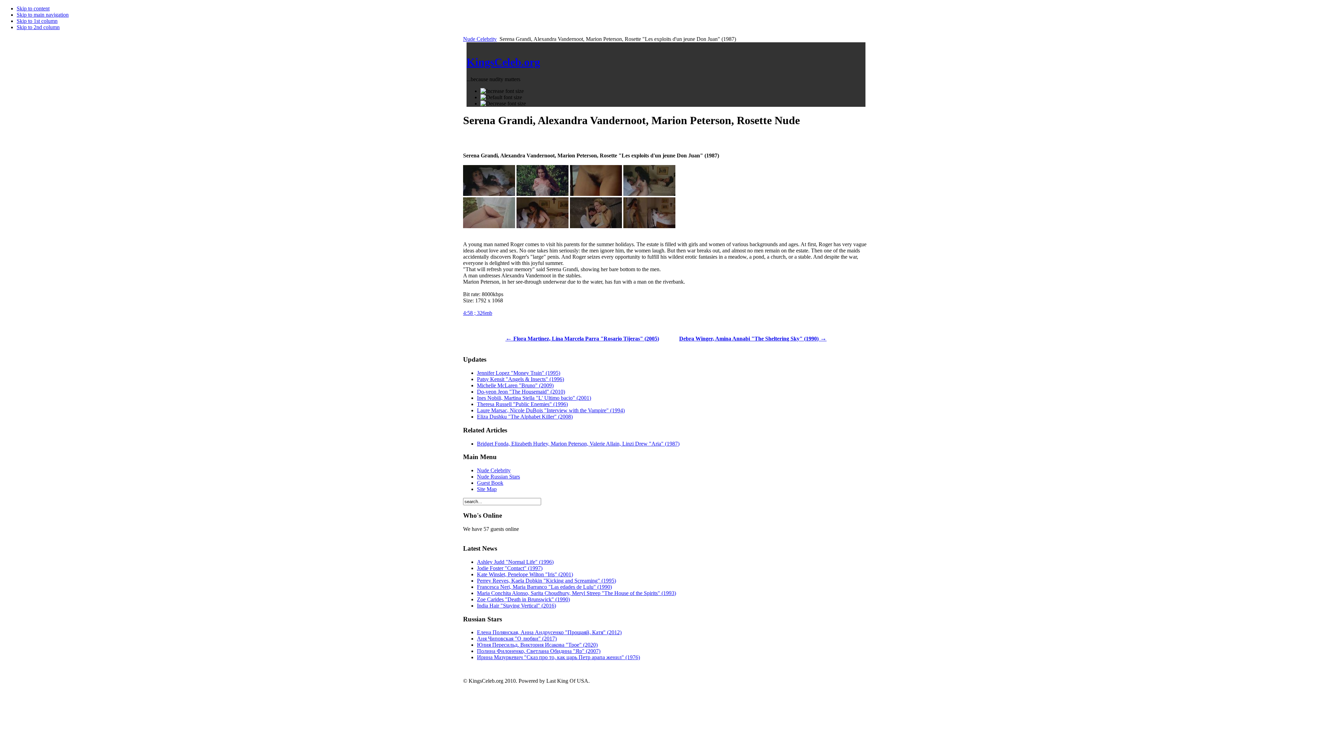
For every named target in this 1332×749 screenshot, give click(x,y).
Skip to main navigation (43, 15)
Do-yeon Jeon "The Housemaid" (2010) (521, 392)
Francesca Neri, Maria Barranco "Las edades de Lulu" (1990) (544, 587)
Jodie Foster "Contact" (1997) (510, 568)
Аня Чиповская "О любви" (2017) (517, 639)
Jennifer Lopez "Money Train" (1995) (518, 373)
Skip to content (33, 8)
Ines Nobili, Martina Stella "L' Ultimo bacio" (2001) (534, 398)
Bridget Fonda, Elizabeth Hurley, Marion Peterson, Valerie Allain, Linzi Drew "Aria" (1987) (578, 444)
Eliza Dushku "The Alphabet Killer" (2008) (525, 417)
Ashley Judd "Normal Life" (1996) (515, 562)
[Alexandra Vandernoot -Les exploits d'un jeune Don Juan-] (596, 226)
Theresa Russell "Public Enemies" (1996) (522, 404)
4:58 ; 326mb (477, 313)
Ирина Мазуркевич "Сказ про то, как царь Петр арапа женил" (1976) (558, 657)
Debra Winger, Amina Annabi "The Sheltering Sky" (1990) (753, 339)
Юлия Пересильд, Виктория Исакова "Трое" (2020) (537, 645)
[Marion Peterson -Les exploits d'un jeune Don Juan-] (542, 194)
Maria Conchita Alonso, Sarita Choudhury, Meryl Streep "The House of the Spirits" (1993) (576, 593)
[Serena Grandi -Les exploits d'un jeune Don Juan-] (489, 194)
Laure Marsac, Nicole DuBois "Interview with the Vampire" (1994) (551, 410)
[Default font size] (501, 97)
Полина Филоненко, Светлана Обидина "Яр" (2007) (538, 651)
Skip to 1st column (37, 21)
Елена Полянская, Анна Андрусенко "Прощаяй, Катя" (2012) (549, 632)
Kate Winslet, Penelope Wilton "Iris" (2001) (525, 574)
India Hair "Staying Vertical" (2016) (516, 606)
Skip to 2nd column (38, 27)
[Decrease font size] (503, 104)
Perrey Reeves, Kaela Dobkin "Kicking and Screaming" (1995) (546, 581)
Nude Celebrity (480, 39)
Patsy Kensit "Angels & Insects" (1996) (520, 379)
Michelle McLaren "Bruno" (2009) (515, 385)
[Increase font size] (502, 91)
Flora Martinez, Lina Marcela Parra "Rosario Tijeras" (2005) (582, 339)
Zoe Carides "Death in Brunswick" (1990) (523, 599)
